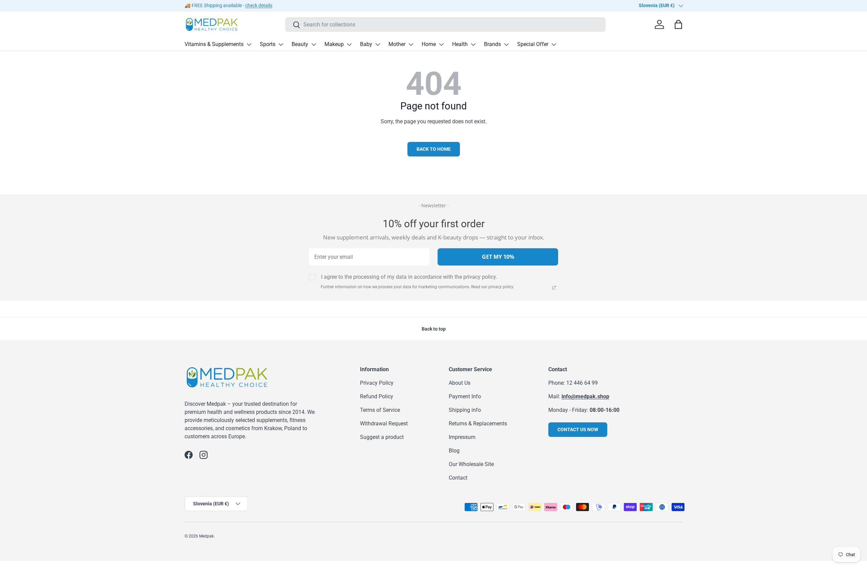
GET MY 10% (498, 256)
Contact (458, 478)
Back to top (434, 329)
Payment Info (465, 396)
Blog (454, 450)
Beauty (300, 44)
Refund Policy (376, 396)
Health (460, 44)
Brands (492, 44)
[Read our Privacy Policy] (554, 287)
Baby (366, 44)
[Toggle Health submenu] (473, 44)
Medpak (206, 536)
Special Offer (532, 44)
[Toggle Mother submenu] (411, 44)
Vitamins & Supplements (214, 44)
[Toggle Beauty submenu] (314, 44)
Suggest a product (382, 437)
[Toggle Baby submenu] (378, 44)
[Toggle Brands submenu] (506, 44)
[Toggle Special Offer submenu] (554, 44)
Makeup (334, 44)
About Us (459, 383)
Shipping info (465, 410)
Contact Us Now (577, 429)
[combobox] (445, 24)
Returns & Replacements (478, 423)
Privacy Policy (377, 383)
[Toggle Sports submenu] (281, 44)
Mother (396, 44)
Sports (267, 44)
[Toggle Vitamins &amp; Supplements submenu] (249, 44)
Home (429, 44)
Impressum (462, 437)
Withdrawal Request (384, 423)
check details (258, 5)
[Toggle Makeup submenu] (349, 44)
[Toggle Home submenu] (441, 44)
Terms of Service (380, 410)
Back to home (434, 149)
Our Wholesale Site (471, 464)
